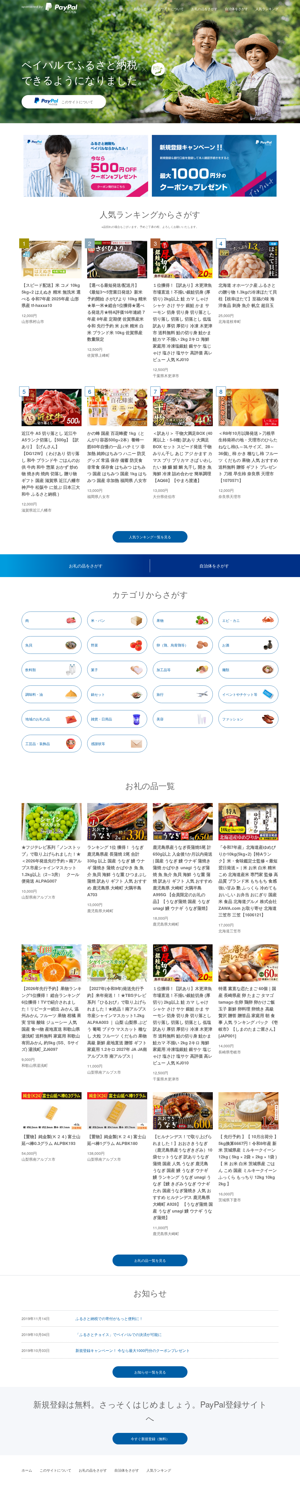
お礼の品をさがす (204, 8)
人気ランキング (266, 8)
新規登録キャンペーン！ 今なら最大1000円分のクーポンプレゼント (132, 1350)
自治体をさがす (236, 8)
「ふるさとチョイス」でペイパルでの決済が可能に (118, 1334)
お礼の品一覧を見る (150, 1260)
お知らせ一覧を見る (150, 1372)
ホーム (27, 1470)
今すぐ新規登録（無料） (150, 1438)
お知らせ (140, 8)
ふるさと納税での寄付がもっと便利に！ (109, 1318)
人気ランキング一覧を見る (150, 536)
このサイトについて (169, 8)
